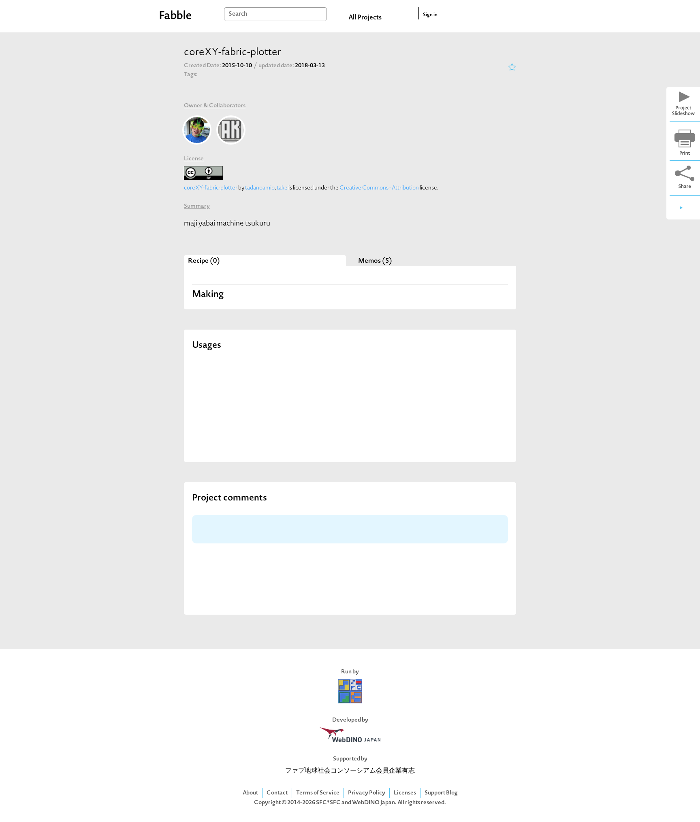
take (282, 188)
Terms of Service (317, 793)
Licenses (405, 793)
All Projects (365, 18)
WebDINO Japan (373, 803)
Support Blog (441, 793)
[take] (231, 130)
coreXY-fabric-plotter (210, 188)
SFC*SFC (328, 803)
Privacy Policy (366, 793)
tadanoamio (260, 188)
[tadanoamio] (197, 130)
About (250, 793)
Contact (277, 793)
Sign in (430, 15)
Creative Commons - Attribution (379, 188)
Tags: (191, 75)
